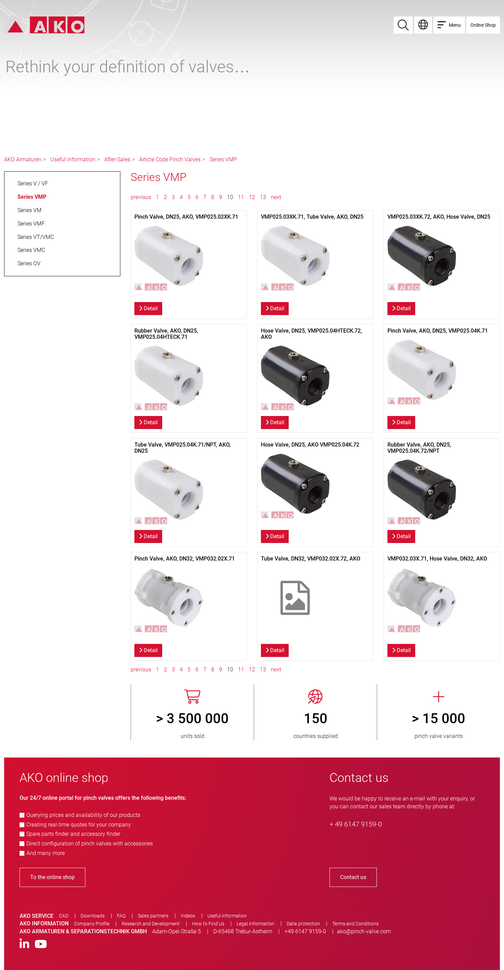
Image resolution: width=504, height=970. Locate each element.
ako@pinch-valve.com (364, 931)
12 (252, 197)
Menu (455, 25)
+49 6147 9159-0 (305, 931)
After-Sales (117, 159)
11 (241, 197)
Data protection (303, 923)
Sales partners (153, 916)
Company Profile (91, 923)
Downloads (93, 916)
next (276, 197)
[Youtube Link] (41, 944)
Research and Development (151, 923)
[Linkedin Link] (24, 944)
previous (142, 197)
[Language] (423, 25)
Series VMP (223, 159)
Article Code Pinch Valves (170, 159)
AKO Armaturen (22, 159)
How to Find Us (208, 923)
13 (263, 197)
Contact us (353, 877)
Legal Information (255, 923)
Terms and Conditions (355, 923)
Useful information (72, 159)
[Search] (403, 25)
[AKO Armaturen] (44, 24)
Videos (188, 916)
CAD (63, 916)
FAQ (121, 916)
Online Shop (483, 25)
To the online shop (52, 877)
